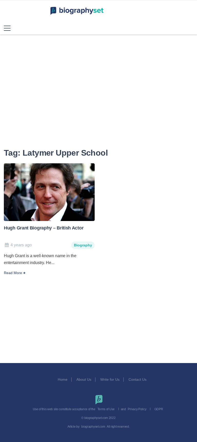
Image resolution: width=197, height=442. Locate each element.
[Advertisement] (98, 99)
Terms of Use (106, 409)
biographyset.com (93, 426)
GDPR (158, 409)
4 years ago (21, 245)
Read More (13, 273)
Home (62, 379)
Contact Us (138, 379)
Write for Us (110, 379)
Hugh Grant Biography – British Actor (43, 227)
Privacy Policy (137, 409)
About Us (83, 379)
